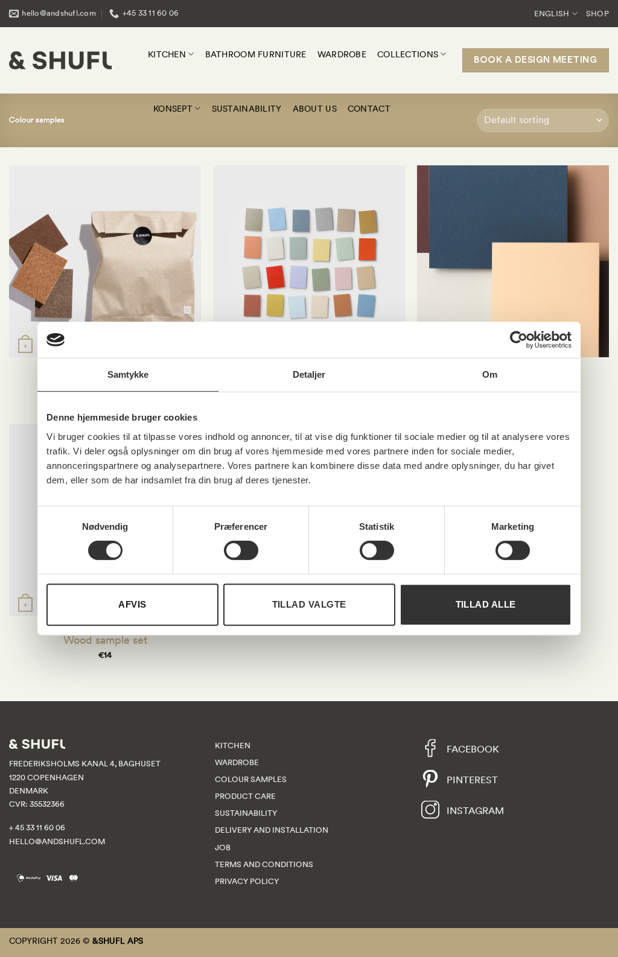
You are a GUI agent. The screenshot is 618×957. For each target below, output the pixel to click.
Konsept (173, 108)
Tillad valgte (309, 604)
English (552, 13)
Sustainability (247, 108)
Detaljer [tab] (309, 374)
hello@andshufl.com (57, 841)
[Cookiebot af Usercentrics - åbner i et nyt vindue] (519, 340)
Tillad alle (486, 604)
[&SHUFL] (60, 60)
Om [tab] (489, 374)
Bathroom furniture (256, 54)
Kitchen (167, 54)
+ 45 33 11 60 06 (37, 827)
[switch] (241, 550)
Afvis (132, 604)
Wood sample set (105, 640)
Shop (597, 13)
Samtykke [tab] (128, 374)
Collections (407, 54)
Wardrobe (341, 54)
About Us (315, 108)
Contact (369, 108)
